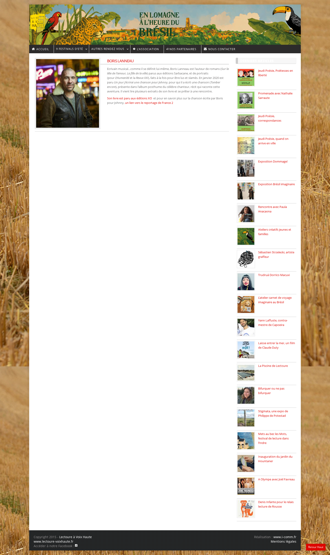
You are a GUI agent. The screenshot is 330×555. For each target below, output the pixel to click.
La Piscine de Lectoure (273, 366)
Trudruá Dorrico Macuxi (274, 275)
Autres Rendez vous (106, 49)
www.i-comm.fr (284, 537)
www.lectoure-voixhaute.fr (53, 541)
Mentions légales (283, 541)
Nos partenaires (182, 49)
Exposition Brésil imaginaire (276, 184)
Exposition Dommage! (273, 161)
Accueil (42, 49)
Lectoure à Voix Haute (75, 537)
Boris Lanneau (120, 60)
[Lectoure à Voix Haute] (40, 20)
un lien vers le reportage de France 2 (149, 103)
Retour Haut (315, 547)
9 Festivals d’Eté (68, 49)
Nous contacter (221, 49)
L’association (147, 49)
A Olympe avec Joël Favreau (276, 479)
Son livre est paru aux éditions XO (130, 98)
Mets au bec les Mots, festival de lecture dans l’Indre (273, 438)
